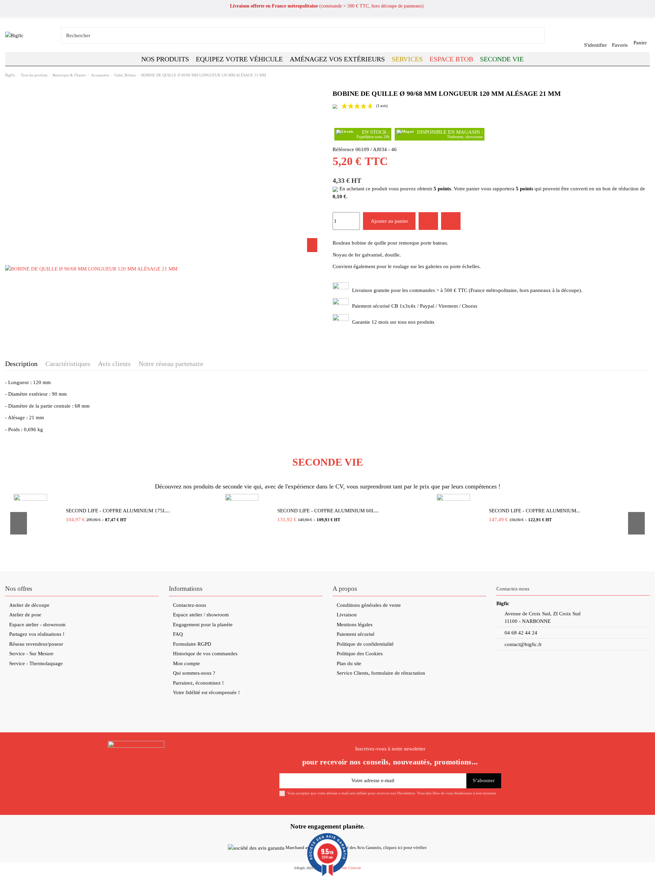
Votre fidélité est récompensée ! (206, 692)
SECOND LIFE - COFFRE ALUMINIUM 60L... (328, 510)
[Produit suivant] (647, 75)
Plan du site (349, 663)
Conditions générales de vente (369, 605)
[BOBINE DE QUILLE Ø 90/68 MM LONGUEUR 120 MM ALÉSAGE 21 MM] (91, 268)
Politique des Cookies (360, 653)
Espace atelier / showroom (201, 614)
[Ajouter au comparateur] (451, 221)
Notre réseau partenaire (171, 363)
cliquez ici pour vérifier (404, 847)
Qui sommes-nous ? (194, 673)
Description (21, 363)
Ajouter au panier (389, 221)
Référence (343, 149)
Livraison (347, 614)
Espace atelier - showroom (37, 624)
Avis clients (114, 363)
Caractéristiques (67, 363)
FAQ (178, 634)
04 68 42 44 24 (521, 632)
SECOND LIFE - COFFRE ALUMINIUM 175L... (118, 510)
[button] (451, 59)
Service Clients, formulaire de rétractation (381, 673)
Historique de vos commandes (205, 653)
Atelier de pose (25, 614)
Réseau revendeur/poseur (36, 644)
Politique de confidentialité (365, 644)
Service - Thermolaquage (36, 663)
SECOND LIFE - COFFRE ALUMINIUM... (534, 510)
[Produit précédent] (640, 75)
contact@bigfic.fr (523, 644)
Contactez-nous (189, 605)
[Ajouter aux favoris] (428, 221)
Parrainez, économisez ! (198, 683)
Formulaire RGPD (192, 644)
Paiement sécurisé (356, 634)
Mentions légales (355, 624)
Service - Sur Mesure (31, 653)
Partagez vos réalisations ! (36, 634)
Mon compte (186, 663)
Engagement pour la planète (203, 624)
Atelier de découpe (29, 605)
